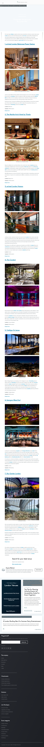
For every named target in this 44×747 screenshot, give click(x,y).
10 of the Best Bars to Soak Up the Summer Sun (11, 599)
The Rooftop (31, 381)
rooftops (11, 34)
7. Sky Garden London (13, 473)
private (22, 104)
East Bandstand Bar (16, 457)
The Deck (36, 382)
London (6, 35)
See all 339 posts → (11, 611)
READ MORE (38, 569)
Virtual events (4, 699)
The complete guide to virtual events (9, 685)
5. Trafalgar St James (12, 330)
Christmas (3, 733)
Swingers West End (26, 450)
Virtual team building (5, 683)
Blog (2, 666)
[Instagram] (6, 648)
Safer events (4, 697)
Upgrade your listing (5, 709)
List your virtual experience (7, 711)
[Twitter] (2, 648)
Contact (3, 664)
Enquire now (7, 110)
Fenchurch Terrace (8, 530)
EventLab (3, 662)
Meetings (3, 727)
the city (24, 35)
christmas (20, 527)
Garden (15, 310)
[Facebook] (4, 648)
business (11, 315)
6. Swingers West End (12, 400)
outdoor (25, 385)
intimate (23, 528)
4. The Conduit (10, 260)
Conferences (4, 725)
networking (13, 104)
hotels (22, 547)
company (10, 462)
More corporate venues (16, 564)
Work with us (4, 660)
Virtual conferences (5, 679)
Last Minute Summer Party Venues (11, 593)
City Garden (32, 528)
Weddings (3, 737)
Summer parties (4, 735)
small (33, 450)
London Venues (22, 16)
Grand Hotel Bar (27, 457)
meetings (13, 96)
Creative (37, 94)
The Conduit (19, 310)
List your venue (4, 707)
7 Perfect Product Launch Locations (11, 605)
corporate (32, 165)
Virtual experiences (5, 681)
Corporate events (5, 729)
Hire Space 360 (4, 695)
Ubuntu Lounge (11, 317)
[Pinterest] (10, 648)
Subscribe (24, 642)
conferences (35, 166)
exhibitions (7, 168)
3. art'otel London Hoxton (14, 186)
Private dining (4, 731)
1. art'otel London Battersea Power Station (20, 44)
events (36, 248)
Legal (2, 668)
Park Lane (26, 166)
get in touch (21, 40)
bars (5, 453)
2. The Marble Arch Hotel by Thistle (18, 114)
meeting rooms (34, 169)
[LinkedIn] (8, 648)
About (2, 658)
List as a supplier (5, 713)
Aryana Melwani (10, 568)
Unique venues (4, 723)
